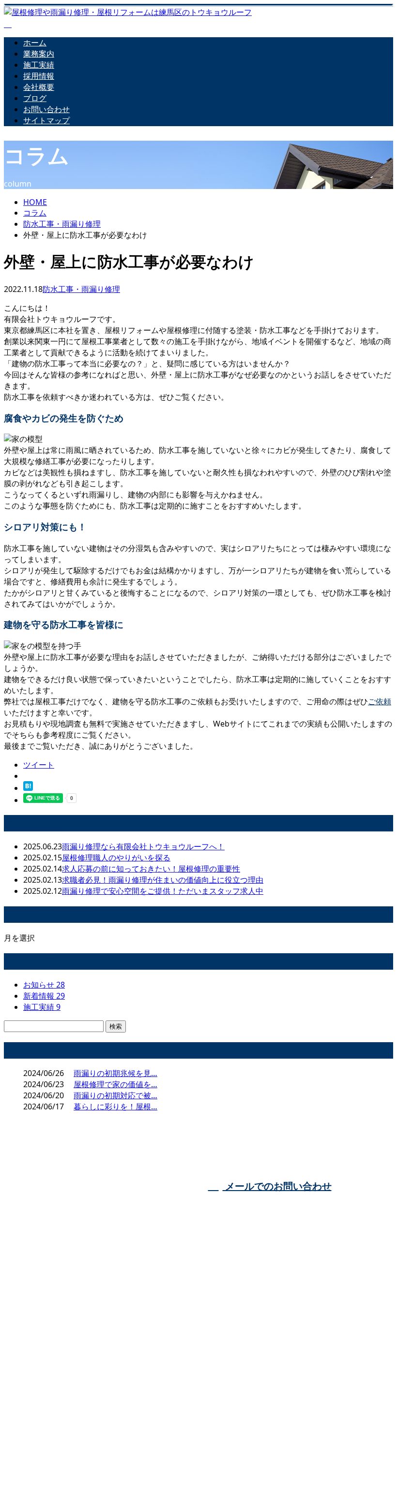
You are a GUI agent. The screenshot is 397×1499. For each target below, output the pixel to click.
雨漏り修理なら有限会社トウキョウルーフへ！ (143, 846)
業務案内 (38, 53)
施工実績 (38, 64)
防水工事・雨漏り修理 (62, 223)
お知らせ (44, 984)
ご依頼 (379, 701)
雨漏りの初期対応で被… (115, 1095)
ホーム (34, 42)
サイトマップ (46, 120)
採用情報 (38, 76)
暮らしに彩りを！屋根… (115, 1106)
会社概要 (38, 87)
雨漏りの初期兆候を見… (115, 1073)
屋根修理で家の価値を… (115, 1084)
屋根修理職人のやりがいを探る (116, 857)
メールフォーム (38, 140)
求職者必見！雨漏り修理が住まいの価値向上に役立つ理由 (162, 879)
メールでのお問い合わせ (277, 1186)
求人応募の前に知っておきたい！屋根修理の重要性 (151, 868)
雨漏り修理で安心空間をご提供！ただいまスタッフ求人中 (162, 891)
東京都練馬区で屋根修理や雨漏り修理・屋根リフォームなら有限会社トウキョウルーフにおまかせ (195, 1359)
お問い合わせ (46, 109)
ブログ (34, 98)
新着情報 (44, 995)
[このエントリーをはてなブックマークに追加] (28, 788)
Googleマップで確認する (50, 1430)
